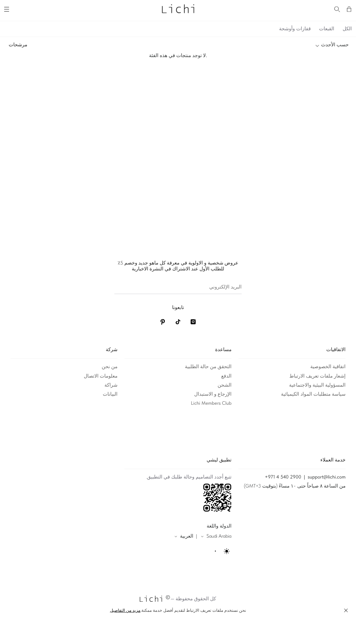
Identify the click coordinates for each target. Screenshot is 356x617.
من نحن (110, 367)
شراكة (111, 385)
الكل (347, 29)
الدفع (226, 376)
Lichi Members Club (211, 403)
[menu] (7, 8)
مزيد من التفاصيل (125, 610)
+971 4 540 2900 (283, 477)
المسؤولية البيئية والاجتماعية (317, 385)
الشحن (225, 385)
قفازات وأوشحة (295, 29)
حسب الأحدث (335, 45)
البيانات (110, 394)
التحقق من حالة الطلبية (208, 367)
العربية (186, 536)
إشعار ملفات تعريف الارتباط (317, 376)
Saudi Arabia (219, 536)
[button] (345, 610)
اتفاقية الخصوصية (328, 367)
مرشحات (18, 45)
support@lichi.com (327, 477)
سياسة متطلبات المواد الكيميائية (313, 394)
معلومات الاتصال (101, 376)
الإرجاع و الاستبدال (213, 394)
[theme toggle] (223, 551)
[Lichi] (178, 8)
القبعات (326, 29)
